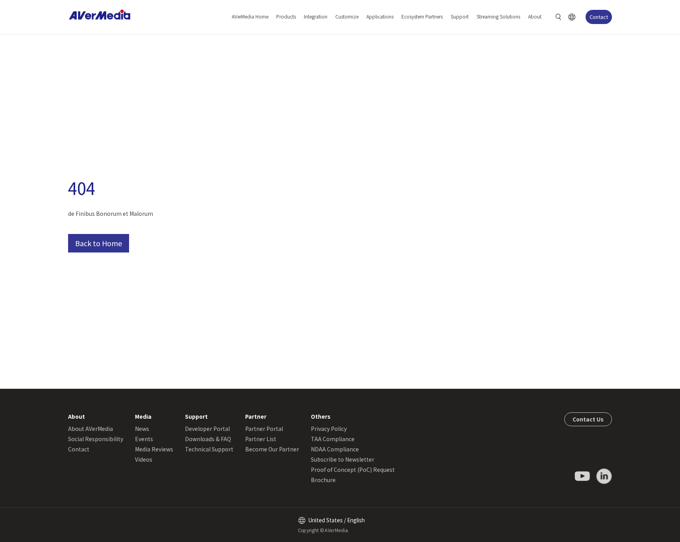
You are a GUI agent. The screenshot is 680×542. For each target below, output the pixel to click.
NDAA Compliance (335, 449)
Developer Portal (207, 428)
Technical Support (209, 449)
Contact (598, 16)
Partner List (260, 439)
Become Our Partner (272, 449)
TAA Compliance (333, 439)
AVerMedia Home (250, 16)
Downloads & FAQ (208, 439)
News (142, 428)
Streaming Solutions (498, 16)
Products (286, 16)
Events (144, 439)
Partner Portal (264, 428)
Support (460, 16)
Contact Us (588, 419)
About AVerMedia (90, 428)
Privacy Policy (329, 428)
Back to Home (98, 243)
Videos (143, 459)
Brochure (323, 480)
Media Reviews (154, 449)
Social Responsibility (95, 439)
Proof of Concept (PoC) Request (353, 469)
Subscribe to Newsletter (342, 459)
